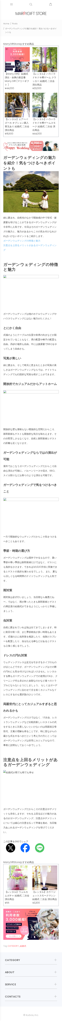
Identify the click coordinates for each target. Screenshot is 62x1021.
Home (6, 23)
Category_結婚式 (17, 946)
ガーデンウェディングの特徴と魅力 (21, 240)
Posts (15, 23)
